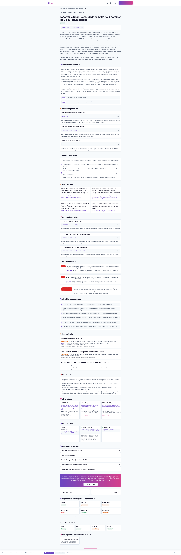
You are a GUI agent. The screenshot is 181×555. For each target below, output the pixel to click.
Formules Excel (63, 8)
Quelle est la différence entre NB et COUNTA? (72, 450)
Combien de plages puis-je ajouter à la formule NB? (74, 460)
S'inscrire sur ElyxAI (90, 484)
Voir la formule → (65, 418)
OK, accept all (49, 552)
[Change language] (110, 3)
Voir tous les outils (89, 547)
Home (90, 3)
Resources (97, 3)
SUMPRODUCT (106, 403)
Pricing (106, 3)
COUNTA (83, 403)
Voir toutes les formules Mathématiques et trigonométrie (89, 517)
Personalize (69, 552)
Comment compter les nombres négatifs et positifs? (74, 464)
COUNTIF (63, 403)
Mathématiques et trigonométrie (75, 8)
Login (115, 3)
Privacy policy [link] (176, 552)
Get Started (127, 3)
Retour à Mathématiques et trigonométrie (73, 12)
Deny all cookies (60, 552)
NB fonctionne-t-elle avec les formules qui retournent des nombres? (78, 469)
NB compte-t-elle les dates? (68, 455)
